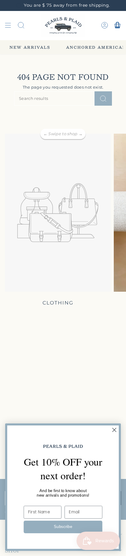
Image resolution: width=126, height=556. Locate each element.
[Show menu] (8, 25)
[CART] (117, 25)
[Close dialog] (114, 429)
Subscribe (63, 527)
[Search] (103, 98)
